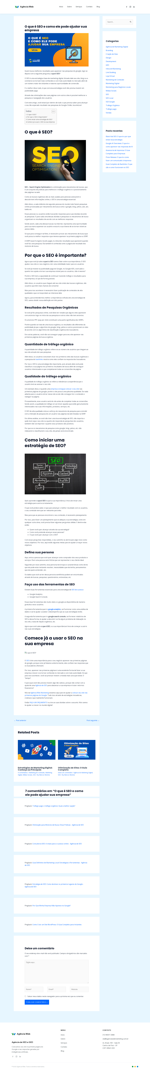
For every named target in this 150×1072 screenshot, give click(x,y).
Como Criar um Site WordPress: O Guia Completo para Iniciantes (57, 924)
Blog (98, 7)
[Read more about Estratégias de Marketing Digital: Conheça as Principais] (36, 750)
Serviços (79, 7)
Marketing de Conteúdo (37, 773)
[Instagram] (130, 7)
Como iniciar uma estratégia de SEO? (39, 119)
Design (108, 58)
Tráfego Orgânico (113, 105)
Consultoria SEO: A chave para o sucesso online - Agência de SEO (57, 844)
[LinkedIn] (134, 7)
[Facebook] (127, 7)
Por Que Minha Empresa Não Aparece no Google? (51, 905)
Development (111, 61)
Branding (109, 50)
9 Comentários (23, 773)
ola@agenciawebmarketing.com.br (115, 1039)
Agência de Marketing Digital (83, 773)
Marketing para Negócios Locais (118, 87)
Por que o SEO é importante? (37, 117)
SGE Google (110, 102)
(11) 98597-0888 (108, 1035)
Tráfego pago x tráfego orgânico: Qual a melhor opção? (53, 806)
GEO (107, 65)
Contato (89, 7)
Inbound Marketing (113, 69)
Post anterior (20, 720)
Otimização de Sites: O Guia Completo (72, 768)
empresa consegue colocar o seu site (65, 389)
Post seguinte (93, 720)
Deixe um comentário (65, 773)
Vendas (108, 113)
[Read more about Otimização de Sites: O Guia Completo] (77, 750)
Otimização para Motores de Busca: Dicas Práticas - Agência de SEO (58, 825)
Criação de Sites (112, 54)
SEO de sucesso (77, 590)
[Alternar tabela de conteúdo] (52, 111)
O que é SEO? (31, 114)
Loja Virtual (110, 76)
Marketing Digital (112, 83)
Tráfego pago (111, 109)
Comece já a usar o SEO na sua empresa (41, 122)
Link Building (111, 72)
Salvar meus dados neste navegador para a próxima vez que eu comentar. (55, 996)
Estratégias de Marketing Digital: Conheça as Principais (35, 768)
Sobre (69, 7)
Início (61, 7)
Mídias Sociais (27, 775)
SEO (27, 660)
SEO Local (109, 98)
